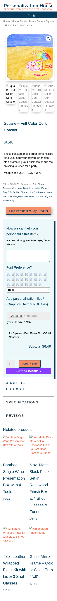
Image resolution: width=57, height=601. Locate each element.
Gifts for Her (13, 192)
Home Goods (19, 21)
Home (6, 21)
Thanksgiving (16, 196)
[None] (8, 274)
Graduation (39, 192)
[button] (48, 38)
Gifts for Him (27, 192)
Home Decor (36, 21)
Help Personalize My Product (28, 211)
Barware (7, 188)
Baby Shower (39, 184)
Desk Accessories (31, 188)
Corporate (17, 188)
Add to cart (29, 364)
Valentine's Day (31, 196)
